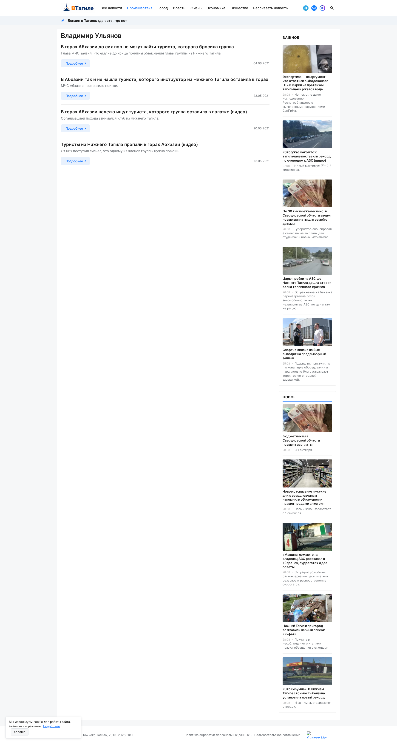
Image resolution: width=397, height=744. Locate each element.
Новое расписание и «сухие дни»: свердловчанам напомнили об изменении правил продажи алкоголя (304, 497)
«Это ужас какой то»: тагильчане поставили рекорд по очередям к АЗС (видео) (307, 156)
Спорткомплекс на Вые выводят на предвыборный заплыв (304, 354)
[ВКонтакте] (314, 8)
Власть (179, 8)
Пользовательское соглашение (277, 735)
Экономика (216, 8)
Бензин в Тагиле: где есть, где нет (97, 20)
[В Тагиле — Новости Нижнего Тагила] (78, 8)
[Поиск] (332, 8)
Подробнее (51, 726)
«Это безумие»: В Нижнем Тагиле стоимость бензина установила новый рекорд (304, 693)
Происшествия (140, 8)
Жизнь (195, 8)
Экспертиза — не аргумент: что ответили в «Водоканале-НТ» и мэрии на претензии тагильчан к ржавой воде (306, 83)
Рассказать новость (270, 8)
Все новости (111, 8)
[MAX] (322, 8)
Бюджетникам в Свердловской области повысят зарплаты (301, 440)
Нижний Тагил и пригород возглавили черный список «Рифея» (304, 630)
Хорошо (20, 732)
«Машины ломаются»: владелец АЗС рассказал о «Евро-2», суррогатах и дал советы (305, 561)
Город (163, 8)
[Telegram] (306, 8)
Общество (239, 8)
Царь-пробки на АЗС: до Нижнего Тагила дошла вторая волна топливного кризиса (307, 283)
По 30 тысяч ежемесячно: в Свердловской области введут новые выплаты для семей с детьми (307, 217)
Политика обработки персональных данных (217, 735)
